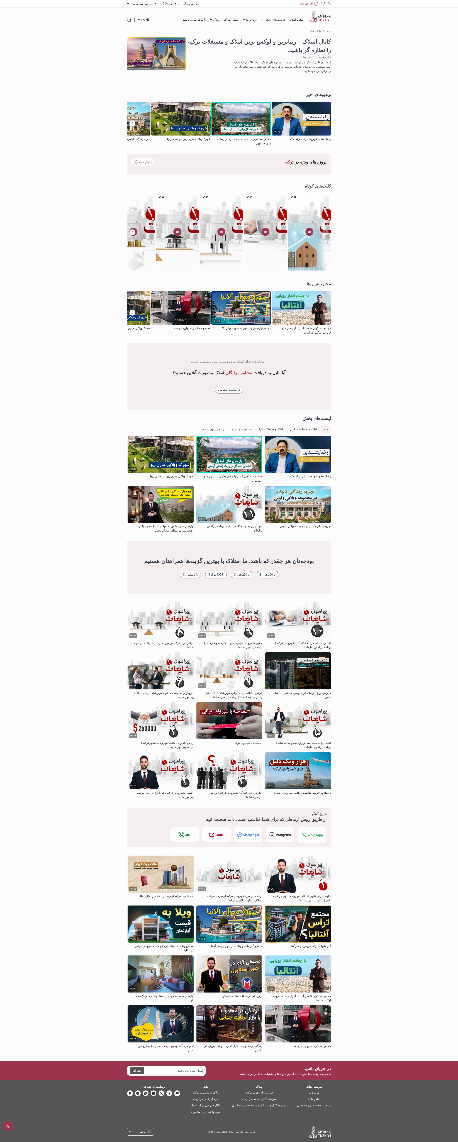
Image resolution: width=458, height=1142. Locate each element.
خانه (329, 31)
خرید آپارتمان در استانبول (206, 1111)
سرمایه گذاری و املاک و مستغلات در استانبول (259, 1105)
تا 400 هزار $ (216, 574)
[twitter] (161, 1093)
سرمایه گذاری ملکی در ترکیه (259, 1098)
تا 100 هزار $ (267, 574)
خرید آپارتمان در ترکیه (206, 1098)
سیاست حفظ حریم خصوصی (314, 1105)
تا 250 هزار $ (241, 574)
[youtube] (177, 1093)
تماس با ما (314, 1098)
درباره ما (314, 1092)
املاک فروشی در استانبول (206, 1105)
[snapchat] (130, 1093)
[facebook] (169, 1093)
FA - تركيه (145, 1131)
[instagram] (153, 1093)
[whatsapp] (145, 1093)
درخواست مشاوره (229, 389)
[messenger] (138, 1093)
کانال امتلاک (315, 31)
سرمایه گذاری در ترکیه (259, 1092)
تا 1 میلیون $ (190, 574)
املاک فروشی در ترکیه (206, 1092)
